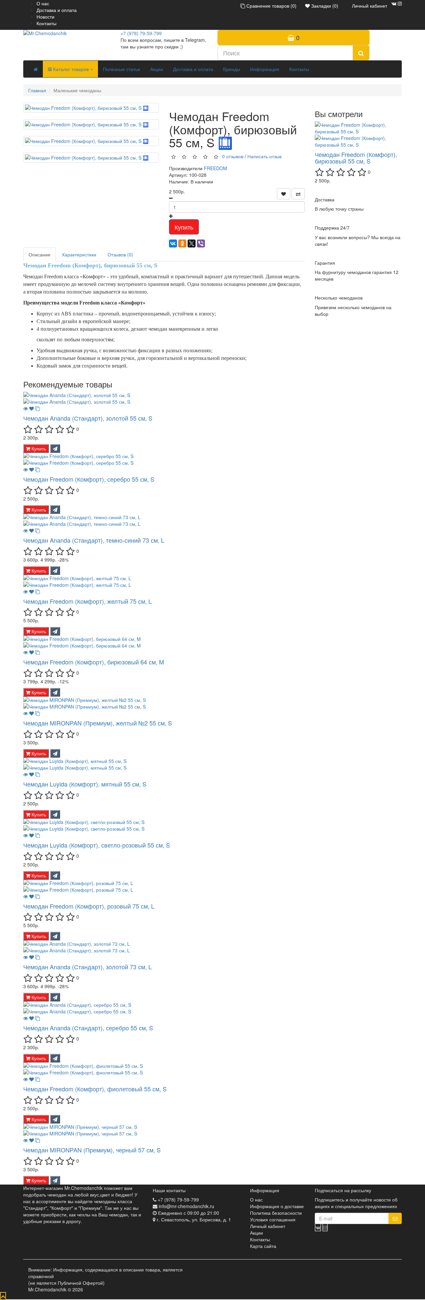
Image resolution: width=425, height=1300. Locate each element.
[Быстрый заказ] (55, 448)
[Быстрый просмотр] (25, 408)
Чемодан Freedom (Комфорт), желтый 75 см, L (87, 601)
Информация (264, 69)
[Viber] (201, 243)
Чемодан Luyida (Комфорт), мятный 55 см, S (84, 784)
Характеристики (79, 254)
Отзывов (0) (120, 254)
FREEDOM (215, 168)
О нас (43, 3)
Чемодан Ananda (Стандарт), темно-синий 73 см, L (93, 540)
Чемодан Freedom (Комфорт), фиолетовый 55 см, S (95, 1088)
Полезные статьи (121, 69)
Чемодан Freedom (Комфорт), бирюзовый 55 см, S (356, 157)
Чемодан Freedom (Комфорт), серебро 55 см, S (88, 479)
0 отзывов (232, 156)
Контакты (46, 23)
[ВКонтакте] (173, 243)
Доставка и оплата (57, 10)
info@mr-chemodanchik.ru (186, 1206)
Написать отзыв (264, 156)
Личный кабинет (267, 1226)
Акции (156, 69)
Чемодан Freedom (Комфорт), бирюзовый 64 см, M (93, 661)
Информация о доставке (277, 1206)
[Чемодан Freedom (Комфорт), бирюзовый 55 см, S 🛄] (91, 108)
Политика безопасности (276, 1212)
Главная (37, 90)
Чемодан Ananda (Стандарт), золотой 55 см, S (87, 418)
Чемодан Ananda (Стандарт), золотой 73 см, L (87, 966)
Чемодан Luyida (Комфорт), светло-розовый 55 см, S (96, 845)
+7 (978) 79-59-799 (141, 33)
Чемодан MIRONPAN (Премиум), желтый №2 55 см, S (97, 722)
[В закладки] (283, 193)
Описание (39, 254)
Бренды (231, 69)
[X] (192, 243)
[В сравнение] (298, 193)
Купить (184, 227)
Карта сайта (263, 1246)
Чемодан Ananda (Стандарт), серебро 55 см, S (88, 1027)
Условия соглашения (273, 1219)
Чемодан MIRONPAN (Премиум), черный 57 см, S (92, 1149)
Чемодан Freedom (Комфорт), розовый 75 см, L (88, 906)
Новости (45, 16)
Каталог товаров (71, 69)
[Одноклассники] (182, 243)
